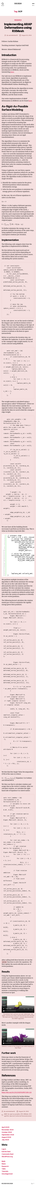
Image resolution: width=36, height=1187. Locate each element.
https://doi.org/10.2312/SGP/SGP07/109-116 (16, 1092)
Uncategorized (7, 1174)
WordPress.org (7, 1156)
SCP (30, 1114)
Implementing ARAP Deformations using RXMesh (18, 27)
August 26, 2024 (26, 35)
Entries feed (6, 1151)
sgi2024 (6, 1116)
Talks (4, 1169)
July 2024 (5, 1140)
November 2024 (7, 1130)
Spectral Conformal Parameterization (21, 1116)
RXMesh (26, 1114)
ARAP (5, 1114)
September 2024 (8, 1135)
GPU (21, 1114)
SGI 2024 (18, 3)
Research (18, 20)
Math (3, 1161)
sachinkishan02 (13, 35)
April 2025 (5, 1127)
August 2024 (6, 1137)
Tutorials (5, 1171)
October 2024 (7, 1132)
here (12, 72)
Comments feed (7, 1154)
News (4, 1164)
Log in (4, 1149)
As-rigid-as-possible (14, 1114)
